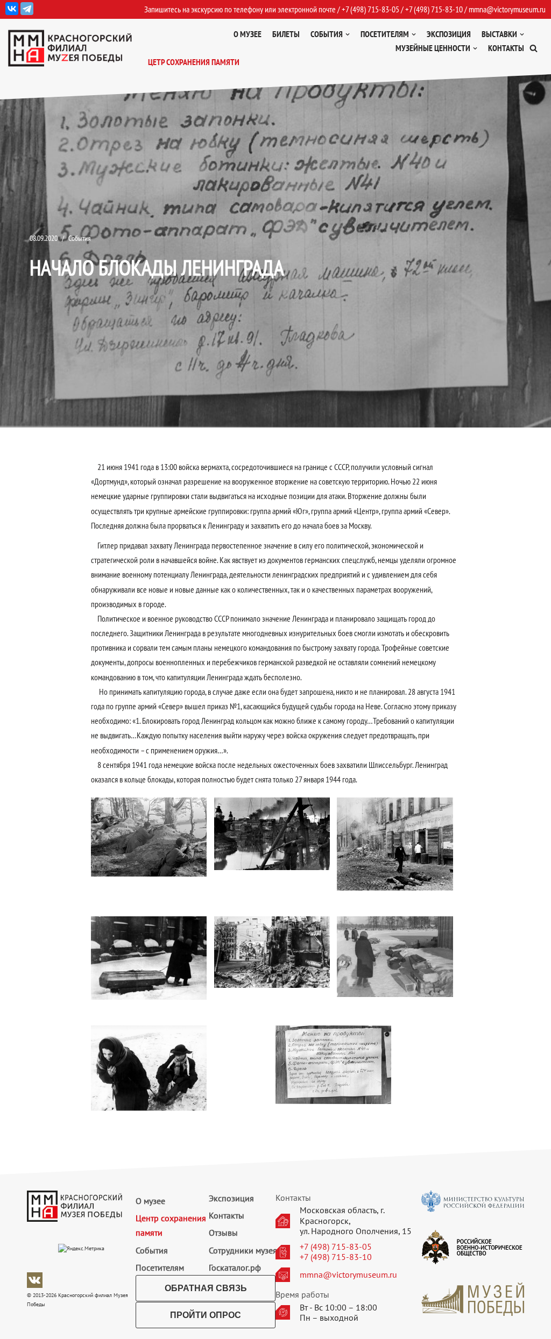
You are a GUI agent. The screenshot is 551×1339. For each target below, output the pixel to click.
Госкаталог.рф (235, 1267)
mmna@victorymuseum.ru (507, 9)
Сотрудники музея (243, 1250)
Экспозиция (449, 34)
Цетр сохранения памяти (193, 61)
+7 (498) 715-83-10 (336, 1257)
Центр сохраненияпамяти (171, 1225)
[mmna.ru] (70, 48)
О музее (248, 34)
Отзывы (223, 1232)
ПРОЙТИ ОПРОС (205, 1315)
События (79, 238)
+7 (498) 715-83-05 (336, 1247)
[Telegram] (26, 8)
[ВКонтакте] (11, 8)
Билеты (286, 34)
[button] (533, 48)
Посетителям (160, 1267)
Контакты (506, 47)
